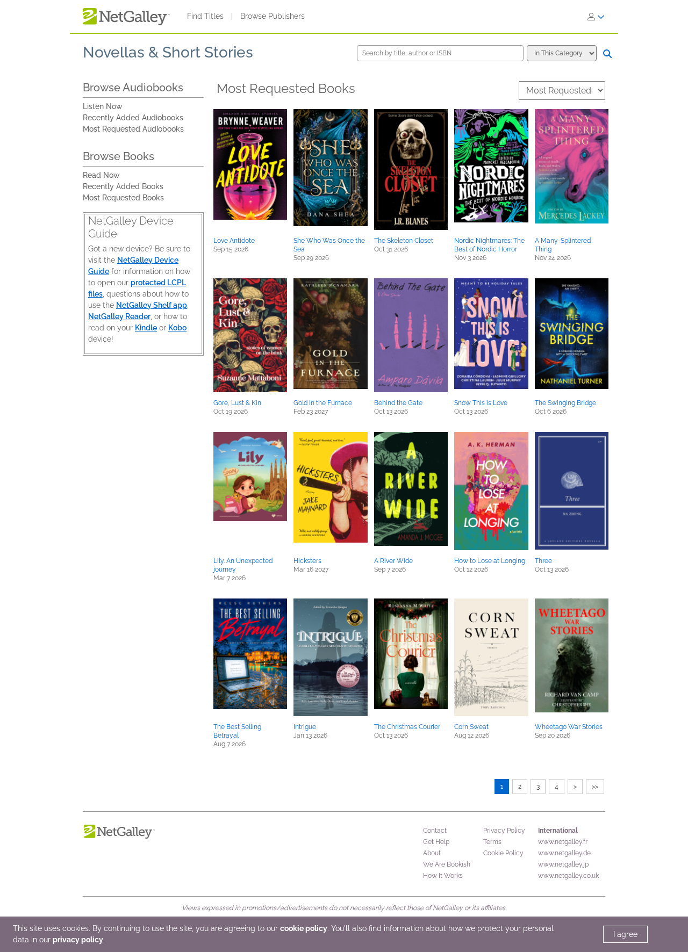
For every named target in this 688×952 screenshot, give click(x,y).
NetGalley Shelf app (151, 305)
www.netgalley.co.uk (568, 875)
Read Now (101, 175)
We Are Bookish (446, 864)
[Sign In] (596, 16)
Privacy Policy (504, 830)
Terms (492, 842)
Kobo (177, 327)
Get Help (436, 842)
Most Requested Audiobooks (133, 129)
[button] (250, 164)
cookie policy (303, 928)
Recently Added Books (123, 186)
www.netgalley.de (564, 853)
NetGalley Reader (119, 316)
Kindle (146, 327)
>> (595, 786)
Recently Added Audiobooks (133, 117)
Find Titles (205, 16)
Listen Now (103, 106)
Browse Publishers (272, 16)
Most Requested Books (123, 197)
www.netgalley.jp (563, 864)
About (432, 853)
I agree (625, 934)
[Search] (607, 53)
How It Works (443, 875)
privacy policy (78, 939)
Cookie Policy (503, 853)
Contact (435, 830)
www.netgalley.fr (562, 842)
